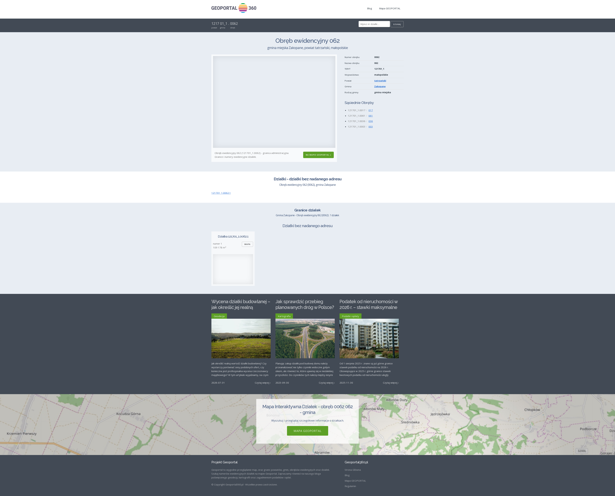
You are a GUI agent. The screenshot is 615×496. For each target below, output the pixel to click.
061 (371, 115)
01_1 (223, 23)
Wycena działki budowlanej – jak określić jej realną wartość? (240, 307)
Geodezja (219, 316)
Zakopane (380, 86)
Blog (369, 8)
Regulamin (350, 486)
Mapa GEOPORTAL (389, 8)
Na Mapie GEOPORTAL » (318, 155)
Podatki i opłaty (350, 316)
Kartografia (284, 316)
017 (371, 110)
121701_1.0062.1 (221, 192)
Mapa (247, 244)
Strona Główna (353, 469)
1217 (215, 23)
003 (371, 126)
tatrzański (380, 80)
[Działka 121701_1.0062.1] (233, 269)
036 (371, 121)
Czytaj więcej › (263, 382)
